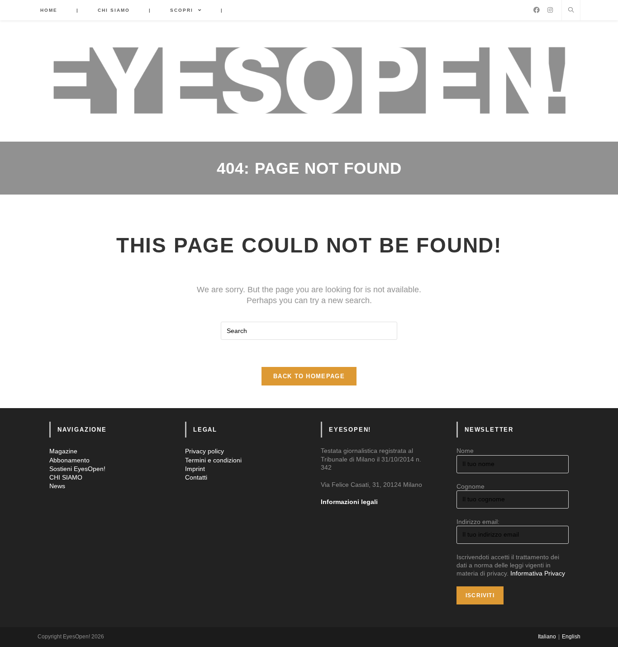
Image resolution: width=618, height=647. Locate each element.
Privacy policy (204, 451)
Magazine (63, 451)
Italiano (547, 636)
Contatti (196, 477)
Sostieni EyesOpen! (77, 468)
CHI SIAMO (65, 477)
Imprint (195, 468)
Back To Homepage (309, 376)
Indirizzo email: (477, 521)
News (57, 486)
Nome (465, 450)
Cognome (470, 486)
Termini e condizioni (213, 460)
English (571, 636)
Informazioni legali (349, 501)
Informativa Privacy (537, 573)
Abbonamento (69, 460)
